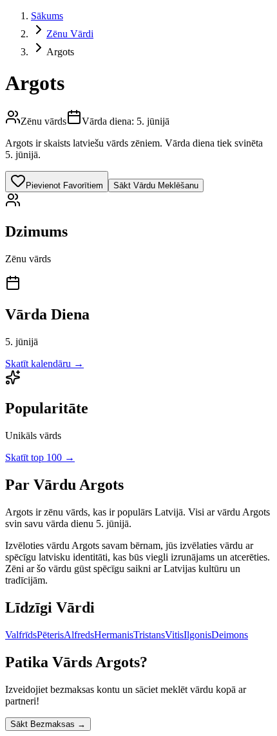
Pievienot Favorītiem (64, 185)
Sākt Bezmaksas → (48, 724)
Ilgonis (197, 634)
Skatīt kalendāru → (44, 363)
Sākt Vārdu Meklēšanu (155, 185)
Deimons (229, 634)
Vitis (174, 634)
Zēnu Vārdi (69, 33)
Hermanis (113, 634)
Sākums (47, 15)
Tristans (149, 634)
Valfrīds (21, 634)
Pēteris (50, 634)
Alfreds (79, 634)
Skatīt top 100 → (40, 457)
